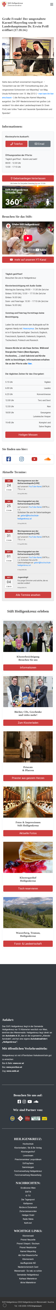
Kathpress (28, 1203)
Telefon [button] (18, 143)
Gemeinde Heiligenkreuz (28, 1275)
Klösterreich (28, 1259)
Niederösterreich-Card (28, 1267)
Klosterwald (28, 1236)
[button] (4, 1305)
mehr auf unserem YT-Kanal (30, 259)
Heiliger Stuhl (28, 1215)
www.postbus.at (14, 1067)
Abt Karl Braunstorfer (28, 1255)
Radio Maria (28, 1219)
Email (40, 143)
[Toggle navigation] (52, 4)
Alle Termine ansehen (28, 595)
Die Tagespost (28, 1199)
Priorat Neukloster (28, 1247)
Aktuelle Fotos (28, 833)
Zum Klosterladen (28, 722)
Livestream (28, 1155)
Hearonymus (28, 328)
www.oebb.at (13, 1071)
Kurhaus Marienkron (28, 1278)
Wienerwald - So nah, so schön (28, 1271)
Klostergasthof (28, 1151)
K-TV (28, 1195)
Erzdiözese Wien (28, 1188)
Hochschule (28, 1144)
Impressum (37, 1306)
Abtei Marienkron (28, 1282)
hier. (30, 363)
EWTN (28, 1192)
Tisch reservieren (28, 888)
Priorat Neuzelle (28, 1239)
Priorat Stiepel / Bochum (28, 1243)
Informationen (28, 667)
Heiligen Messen (28, 434)
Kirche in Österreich (28, 1207)
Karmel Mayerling (28, 1251)
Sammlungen (28, 1167)
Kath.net (28, 1223)
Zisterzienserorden (28, 1211)
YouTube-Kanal (35, 486)
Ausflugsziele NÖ (28, 1263)
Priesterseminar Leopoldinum (28, 1159)
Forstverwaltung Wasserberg (28, 1175)
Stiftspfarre (28, 1163)
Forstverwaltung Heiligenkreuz (28, 1171)
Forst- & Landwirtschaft (28, 943)
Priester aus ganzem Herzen (28, 778)
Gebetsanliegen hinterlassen (29, 178)
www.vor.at (18, 1063)
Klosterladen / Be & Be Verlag (28, 1148)
